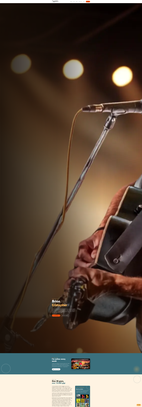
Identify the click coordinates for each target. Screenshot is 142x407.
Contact (84, 1)
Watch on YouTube (56, 369)
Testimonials (80, 1)
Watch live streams (65, 315)
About (74, 1)
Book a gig (88, 1)
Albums (77, 1)
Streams (71, 1)
